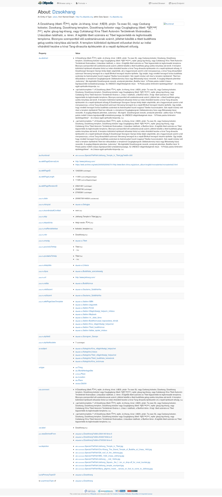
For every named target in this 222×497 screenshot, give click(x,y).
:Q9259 (80, 383)
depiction (44, 446)
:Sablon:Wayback (85, 314)
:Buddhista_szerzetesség (89, 271)
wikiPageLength (46, 176)
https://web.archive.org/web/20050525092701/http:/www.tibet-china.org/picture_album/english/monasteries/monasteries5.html (126, 164)
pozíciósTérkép (47, 246)
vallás (44, 283)
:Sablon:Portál (84, 308)
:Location (80, 377)
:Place (80, 373)
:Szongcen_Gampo (86, 336)
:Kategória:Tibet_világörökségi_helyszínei (95, 355)
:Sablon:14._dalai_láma (88, 317)
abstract (43, 58)
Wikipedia (93, 494)
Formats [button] (82, 3)
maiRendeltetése (48, 228)
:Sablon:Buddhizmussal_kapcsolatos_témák (96, 320)
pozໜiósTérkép (48, 256)
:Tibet (81, 240)
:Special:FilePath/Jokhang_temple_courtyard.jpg (99, 465)
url (42, 277)
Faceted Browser (158, 3)
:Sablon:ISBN (84, 301)
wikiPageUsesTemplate (51, 301)
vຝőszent (45, 295)
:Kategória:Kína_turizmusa (89, 361)
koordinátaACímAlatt (50, 210)
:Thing (79, 367)
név (43, 234)
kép (43, 216)
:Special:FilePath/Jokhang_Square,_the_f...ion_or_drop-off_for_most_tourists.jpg (112, 462)
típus (43, 271)
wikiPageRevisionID (48, 186)
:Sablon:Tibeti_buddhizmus (89, 327)
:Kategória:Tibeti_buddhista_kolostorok (94, 358)
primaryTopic (47, 480)
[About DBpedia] (45, 3)
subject (43, 348)
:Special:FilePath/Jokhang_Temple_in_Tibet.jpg (99, 446)
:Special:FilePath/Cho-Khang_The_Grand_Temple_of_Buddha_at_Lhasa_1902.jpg (113, 449)
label (42, 427)
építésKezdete (47, 342)
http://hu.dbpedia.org (84, 16)
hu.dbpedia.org (116, 16)
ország (44, 240)
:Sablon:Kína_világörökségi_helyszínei (94, 324)
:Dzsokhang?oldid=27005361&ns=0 (93, 440)
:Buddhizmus (84, 283)
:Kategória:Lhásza (86, 351)
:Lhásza (82, 265)
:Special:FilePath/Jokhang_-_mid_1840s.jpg (97, 459)
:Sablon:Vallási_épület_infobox (91, 330)
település (45, 265)
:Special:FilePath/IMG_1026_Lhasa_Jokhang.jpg (99, 455)
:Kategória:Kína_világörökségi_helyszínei (95, 348)
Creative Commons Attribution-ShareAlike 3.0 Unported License (132, 494)
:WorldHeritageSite (84, 370)
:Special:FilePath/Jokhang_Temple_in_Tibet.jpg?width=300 (103, 155)
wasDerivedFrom (47, 433)
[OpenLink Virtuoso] (89, 491)
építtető (44, 336)
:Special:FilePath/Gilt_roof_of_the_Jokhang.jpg (99, 452)
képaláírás (46, 222)
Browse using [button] (65, 3)
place (55, 16)
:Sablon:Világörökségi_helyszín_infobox (95, 311)
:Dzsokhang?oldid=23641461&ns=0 (93, 433)
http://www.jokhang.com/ (85, 161)
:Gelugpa (82, 204)
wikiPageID (44, 170)
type (41, 367)
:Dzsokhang (84, 474)
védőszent (45, 289)
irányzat (44, 204)
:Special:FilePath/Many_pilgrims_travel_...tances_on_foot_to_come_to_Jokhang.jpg (114, 468)
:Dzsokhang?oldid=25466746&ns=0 (93, 437)
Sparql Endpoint (177, 3)
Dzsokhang (63, 11)
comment (44, 389)
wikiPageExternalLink (49, 161)
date (43, 198)
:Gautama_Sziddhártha (88, 289)
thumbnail (44, 155)
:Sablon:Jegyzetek (86, 304)
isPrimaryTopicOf (47, 474)
